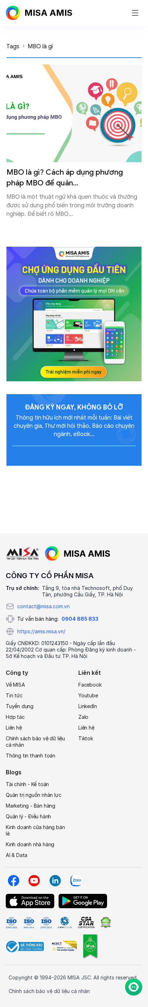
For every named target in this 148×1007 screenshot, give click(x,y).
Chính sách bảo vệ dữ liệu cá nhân (35, 741)
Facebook (89, 685)
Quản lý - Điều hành (28, 816)
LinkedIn (87, 706)
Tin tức (14, 695)
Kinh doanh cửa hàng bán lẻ (35, 830)
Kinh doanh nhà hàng (30, 844)
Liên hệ (14, 728)
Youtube (88, 695)
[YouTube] (34, 880)
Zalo (83, 717)
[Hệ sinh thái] (77, 553)
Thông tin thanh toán (30, 755)
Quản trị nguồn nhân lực (33, 795)
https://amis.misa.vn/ (41, 631)
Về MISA (15, 685)
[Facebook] (13, 880)
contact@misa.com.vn (43, 606)
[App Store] (30, 901)
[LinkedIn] (55, 880)
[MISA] (22, 553)
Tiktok (85, 738)
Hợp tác (15, 717)
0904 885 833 (79, 619)
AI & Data (16, 855)
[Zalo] (75, 880)
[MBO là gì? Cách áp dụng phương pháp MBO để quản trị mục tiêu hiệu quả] (74, 113)
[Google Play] (83, 901)
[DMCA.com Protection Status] (105, 922)
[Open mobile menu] (135, 13)
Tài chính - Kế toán (27, 784)
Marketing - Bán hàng (30, 806)
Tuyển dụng (19, 706)
